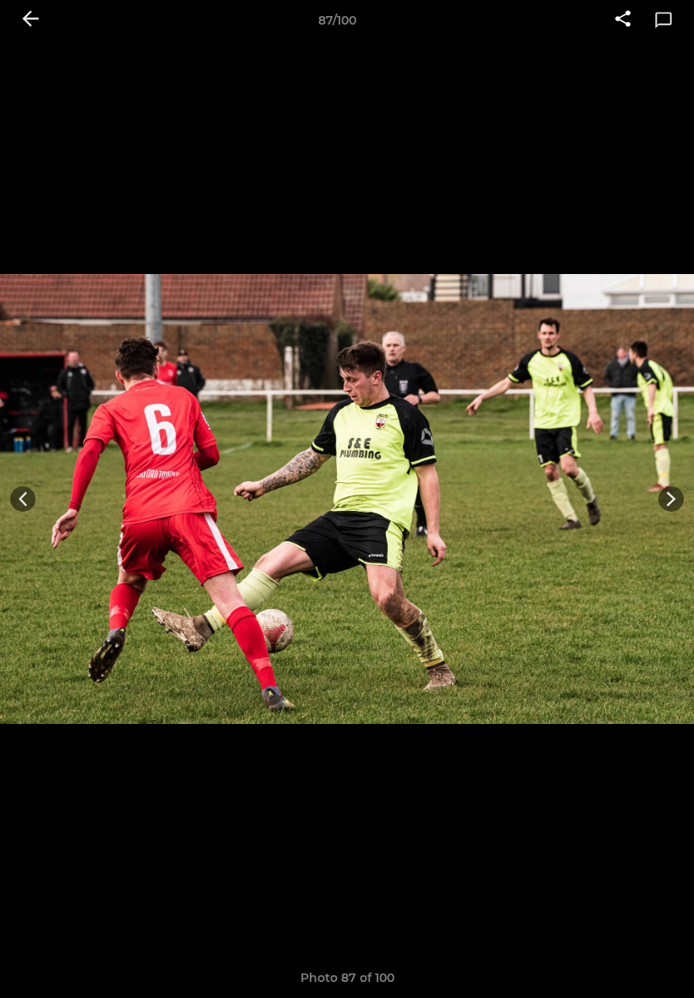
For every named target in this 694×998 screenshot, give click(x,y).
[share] (623, 20)
